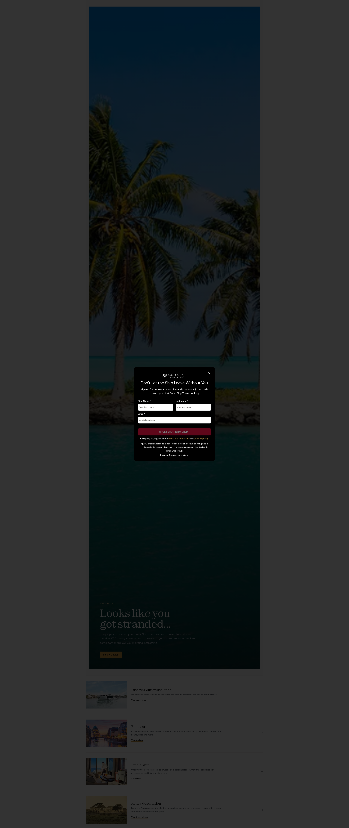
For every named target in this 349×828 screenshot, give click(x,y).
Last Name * (182, 401)
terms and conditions (179, 438)
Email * (141, 413)
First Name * (144, 401)
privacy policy (201, 438)
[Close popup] (209, 373)
